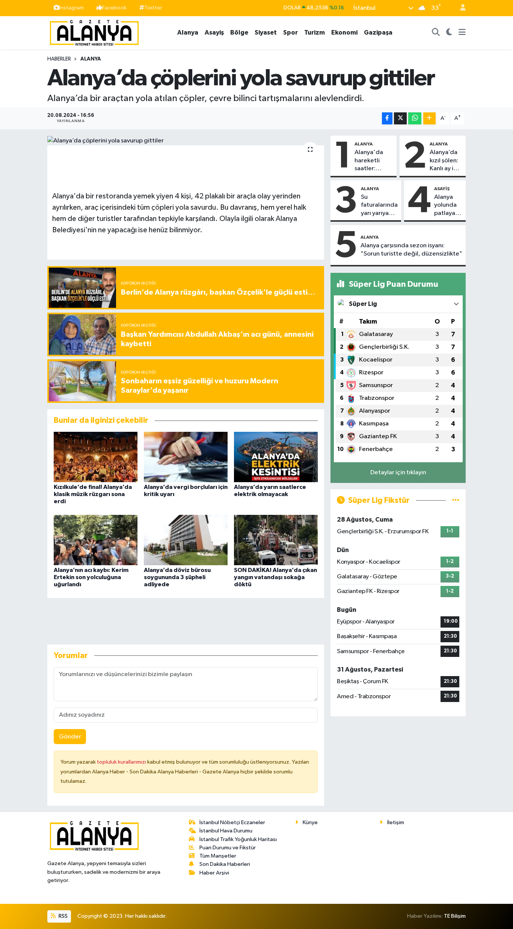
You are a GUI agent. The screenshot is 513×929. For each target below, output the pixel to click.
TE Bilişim (455, 916)
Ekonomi (344, 32)
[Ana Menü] (462, 33)
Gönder (70, 737)
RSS (62, 916)
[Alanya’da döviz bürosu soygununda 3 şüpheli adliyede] (186, 540)
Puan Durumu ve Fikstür (227, 847)
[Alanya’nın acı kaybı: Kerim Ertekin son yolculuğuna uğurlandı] (95, 540)
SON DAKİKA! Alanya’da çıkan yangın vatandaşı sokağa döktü (275, 577)
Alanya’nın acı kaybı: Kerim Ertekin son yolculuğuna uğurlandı (91, 577)
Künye (310, 822)
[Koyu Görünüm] (449, 33)
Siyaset (266, 32)
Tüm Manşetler (217, 856)
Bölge (239, 32)
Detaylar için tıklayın (398, 472)
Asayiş (214, 32)
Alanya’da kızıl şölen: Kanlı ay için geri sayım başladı (446, 160)
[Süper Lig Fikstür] (455, 500)
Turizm (314, 32)
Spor (290, 32)
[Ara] (436, 33)
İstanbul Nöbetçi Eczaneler (232, 822)
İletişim (395, 822)
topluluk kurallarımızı (122, 762)
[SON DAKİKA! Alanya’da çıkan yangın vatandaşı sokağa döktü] (276, 540)
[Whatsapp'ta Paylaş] (414, 118)
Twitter (153, 8)
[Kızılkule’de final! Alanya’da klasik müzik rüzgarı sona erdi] (95, 457)
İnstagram (71, 8)
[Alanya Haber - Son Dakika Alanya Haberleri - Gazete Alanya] (94, 32)
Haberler (59, 59)
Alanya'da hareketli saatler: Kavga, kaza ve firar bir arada (371, 160)
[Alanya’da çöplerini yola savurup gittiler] (185, 140)
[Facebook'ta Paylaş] (387, 118)
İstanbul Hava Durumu (225, 831)
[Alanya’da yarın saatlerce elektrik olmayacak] (276, 457)
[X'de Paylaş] (400, 118)
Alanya (187, 32)
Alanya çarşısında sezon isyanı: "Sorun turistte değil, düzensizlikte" (411, 249)
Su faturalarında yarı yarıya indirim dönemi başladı (379, 205)
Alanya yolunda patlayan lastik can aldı (447, 205)
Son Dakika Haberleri (224, 864)
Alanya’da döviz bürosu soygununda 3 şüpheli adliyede (177, 577)
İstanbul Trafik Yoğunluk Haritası (238, 839)
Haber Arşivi (214, 873)
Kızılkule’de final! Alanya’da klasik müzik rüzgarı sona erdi (93, 494)
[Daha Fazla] (429, 118)
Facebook (114, 8)
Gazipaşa (378, 32)
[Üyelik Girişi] (460, 8)
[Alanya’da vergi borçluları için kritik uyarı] (186, 457)
